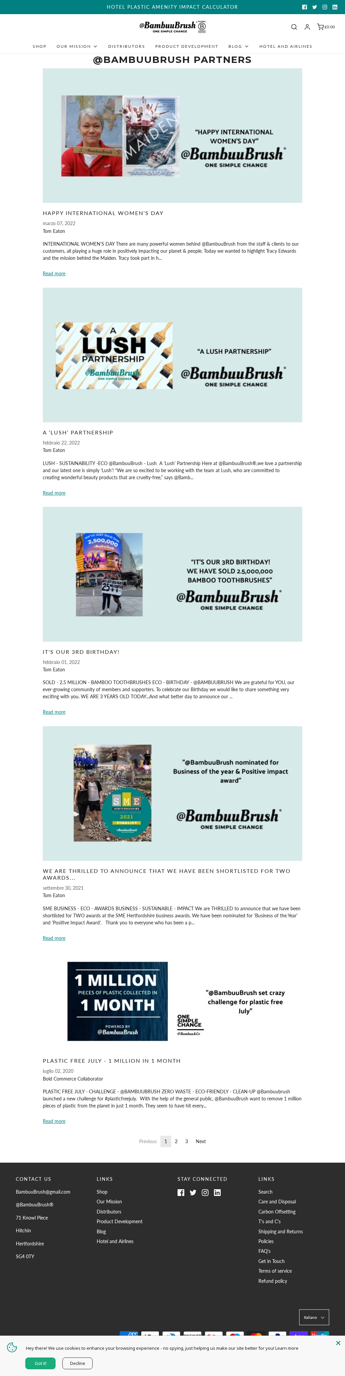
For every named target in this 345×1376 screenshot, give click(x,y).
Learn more (287, 1348)
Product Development (186, 46)
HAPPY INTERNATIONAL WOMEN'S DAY (103, 213)
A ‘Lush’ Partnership (78, 432)
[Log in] (307, 27)
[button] (314, 1317)
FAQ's (264, 1251)
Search (265, 1192)
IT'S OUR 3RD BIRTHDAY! (81, 651)
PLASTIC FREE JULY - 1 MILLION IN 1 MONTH (112, 1060)
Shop (39, 46)
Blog (101, 1231)
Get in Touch (271, 1261)
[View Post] (172, 135)
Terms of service (275, 1271)
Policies (266, 1241)
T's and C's (269, 1221)
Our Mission (109, 1201)
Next (201, 1141)
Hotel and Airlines (286, 46)
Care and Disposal (277, 1201)
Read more (54, 273)
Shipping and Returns (280, 1231)
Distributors (126, 46)
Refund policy (272, 1281)
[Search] (294, 27)
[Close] (338, 1342)
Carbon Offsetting (276, 1211)
